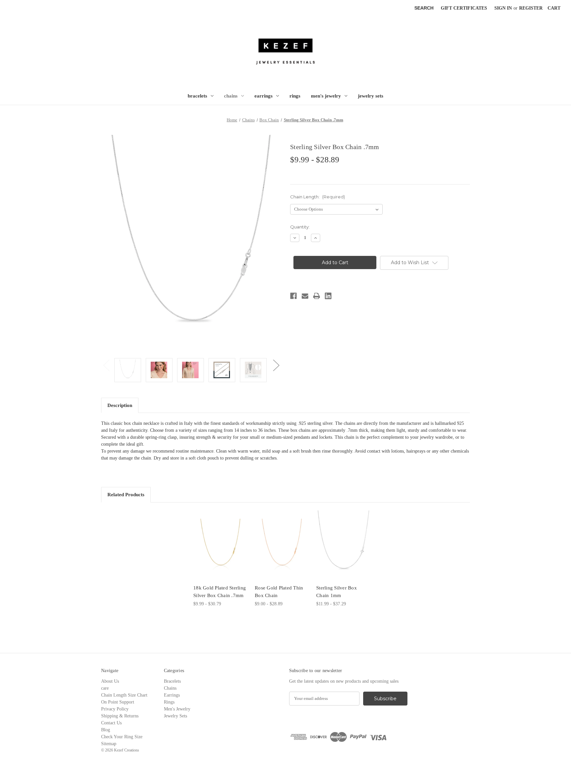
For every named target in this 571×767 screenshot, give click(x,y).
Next (276, 365)
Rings (294, 96)
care (105, 688)
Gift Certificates (464, 8)
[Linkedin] (328, 296)
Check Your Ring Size (121, 736)
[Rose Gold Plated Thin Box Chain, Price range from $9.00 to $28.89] (282, 545)
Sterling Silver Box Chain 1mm (336, 591)
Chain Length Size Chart (124, 695)
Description (119, 405)
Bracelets (197, 96)
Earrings (263, 96)
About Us (110, 681)
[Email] (305, 296)
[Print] (316, 296)
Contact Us (111, 722)
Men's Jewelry (326, 96)
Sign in (503, 8)
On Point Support (117, 702)
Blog (105, 729)
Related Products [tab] (125, 494)
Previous (106, 365)
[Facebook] (293, 296)
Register (531, 8)
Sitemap (108, 743)
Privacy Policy (115, 708)
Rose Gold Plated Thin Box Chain (279, 591)
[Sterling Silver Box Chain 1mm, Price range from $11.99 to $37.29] (343, 545)
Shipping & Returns (119, 715)
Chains (231, 96)
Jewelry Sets (370, 96)
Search (424, 8)
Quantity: (300, 226)
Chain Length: (317, 196)
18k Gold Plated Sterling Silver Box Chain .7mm (219, 591)
